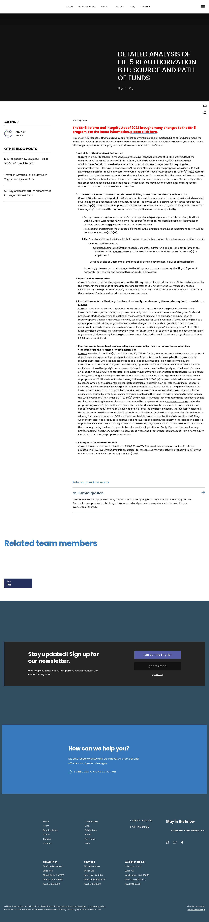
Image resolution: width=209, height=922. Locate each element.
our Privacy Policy (97, 906)
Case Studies (91, 821)
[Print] (205, 107)
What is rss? (157, 675)
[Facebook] (182, 842)
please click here (143, 132)
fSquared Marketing (196, 909)
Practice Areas (50, 830)
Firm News (90, 839)
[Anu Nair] (19, 562)
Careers (47, 839)
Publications (91, 830)
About (46, 821)
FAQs (87, 843)
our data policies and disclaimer (72, 906)
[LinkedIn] (167, 842)
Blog (120, 88)
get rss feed (158, 666)
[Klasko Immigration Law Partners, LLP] (18, 6)
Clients (46, 834)
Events (88, 834)
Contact (47, 843)
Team (46, 825)
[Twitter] (175, 842)
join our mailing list (158, 655)
